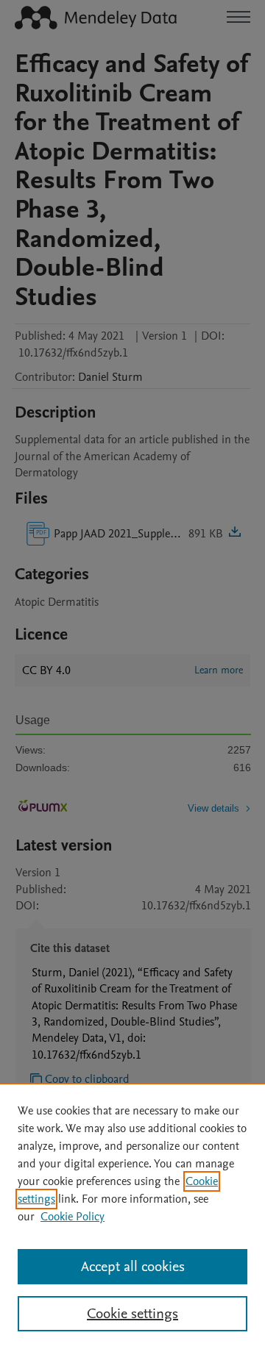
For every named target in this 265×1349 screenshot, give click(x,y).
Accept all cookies (133, 1266)
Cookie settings (132, 1313)
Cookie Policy (72, 1217)
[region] (132, 1216)
